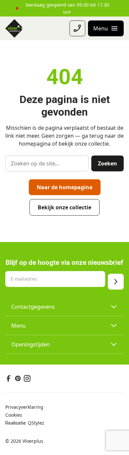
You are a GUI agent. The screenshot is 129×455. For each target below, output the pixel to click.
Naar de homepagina (65, 187)
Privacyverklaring (24, 407)
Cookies (13, 415)
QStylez (36, 423)
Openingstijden (30, 344)
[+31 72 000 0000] (77, 28)
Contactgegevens (33, 306)
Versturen (116, 282)
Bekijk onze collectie (64, 207)
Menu (18, 325)
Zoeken (107, 163)
